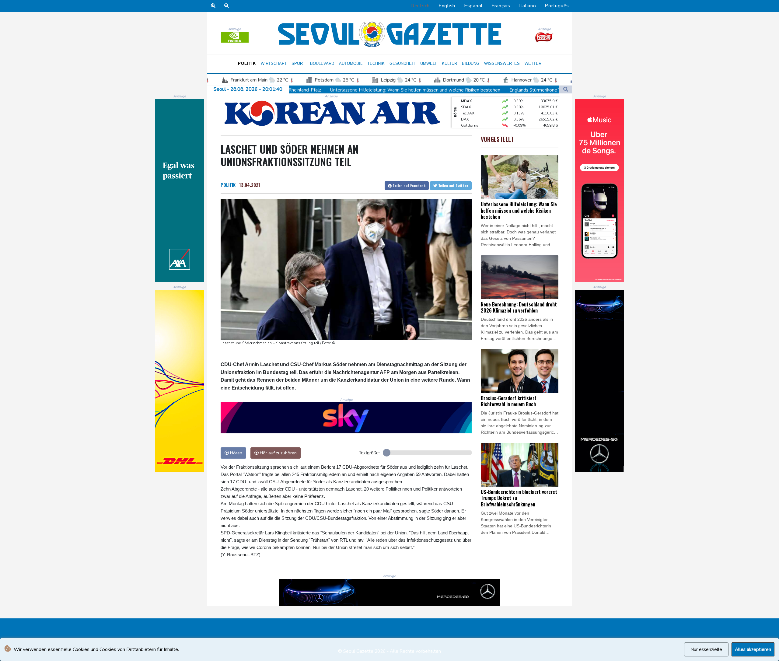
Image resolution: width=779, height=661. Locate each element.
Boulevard (322, 63)
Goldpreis (469, 115)
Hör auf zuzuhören (278, 453)
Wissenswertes (502, 63)
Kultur (449, 63)
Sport (298, 63)
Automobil (350, 63)
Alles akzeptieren (753, 649)
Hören (235, 453)
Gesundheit (402, 63)
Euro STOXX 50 (474, 121)
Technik (376, 63)
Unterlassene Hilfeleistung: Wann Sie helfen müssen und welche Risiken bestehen (341, 90)
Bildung (470, 63)
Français (500, 5)
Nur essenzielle (706, 649)
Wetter (533, 63)
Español (473, 5)
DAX (465, 109)
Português (557, 5)
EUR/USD (469, 127)
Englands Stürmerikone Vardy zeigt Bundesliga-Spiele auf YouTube (504, 90)
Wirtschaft (274, 63)
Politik (247, 63)
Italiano (527, 5)
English (446, 5)
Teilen (408, 185)
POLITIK (228, 184)
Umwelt (428, 63)
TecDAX (467, 103)
